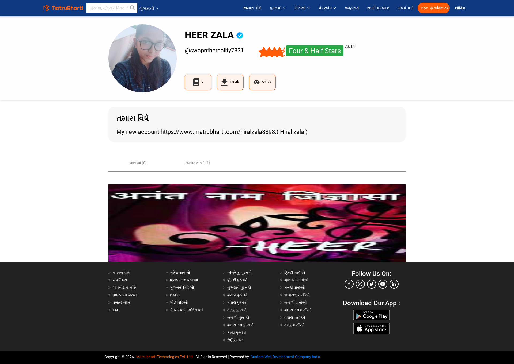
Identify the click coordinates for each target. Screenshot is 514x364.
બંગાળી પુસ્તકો (238, 317)
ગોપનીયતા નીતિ (125, 287)
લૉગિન (460, 8)
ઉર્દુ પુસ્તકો (235, 340)
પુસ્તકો (276, 8)
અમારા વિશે (252, 8)
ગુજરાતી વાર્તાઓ (296, 280)
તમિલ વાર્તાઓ (294, 317)
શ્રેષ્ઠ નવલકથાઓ (184, 280)
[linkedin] (394, 284)
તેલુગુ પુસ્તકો (237, 310)
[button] (132, 8)
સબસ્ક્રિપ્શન (378, 8)
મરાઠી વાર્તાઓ (294, 287)
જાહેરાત (352, 8)
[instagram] (360, 284)
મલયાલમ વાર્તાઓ (297, 310)
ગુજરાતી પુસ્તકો (239, 287)
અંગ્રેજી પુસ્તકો (239, 272)
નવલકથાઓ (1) (197, 163)
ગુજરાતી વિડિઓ (182, 287)
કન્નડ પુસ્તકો (237, 332)
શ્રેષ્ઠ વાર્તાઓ (180, 272)
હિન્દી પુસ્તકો (237, 280)
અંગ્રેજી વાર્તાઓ (296, 295)
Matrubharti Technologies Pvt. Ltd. (165, 357)
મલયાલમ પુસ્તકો (240, 325)
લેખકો (175, 295)
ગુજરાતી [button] (146, 8)
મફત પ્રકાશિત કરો (435, 8)
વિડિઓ (300, 8)
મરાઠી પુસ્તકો (237, 295)
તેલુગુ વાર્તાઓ (294, 325)
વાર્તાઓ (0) (138, 163)
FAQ (116, 310)
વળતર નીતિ (121, 302)
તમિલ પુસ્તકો (237, 302)
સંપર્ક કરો (406, 8)
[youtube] (382, 284)
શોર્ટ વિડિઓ (179, 302)
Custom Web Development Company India (285, 357)
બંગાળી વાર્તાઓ (295, 302)
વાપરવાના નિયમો (126, 295)
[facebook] (349, 284)
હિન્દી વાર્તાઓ (294, 272)
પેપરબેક (326, 8)
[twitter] (371, 284)
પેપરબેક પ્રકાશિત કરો (186, 310)
